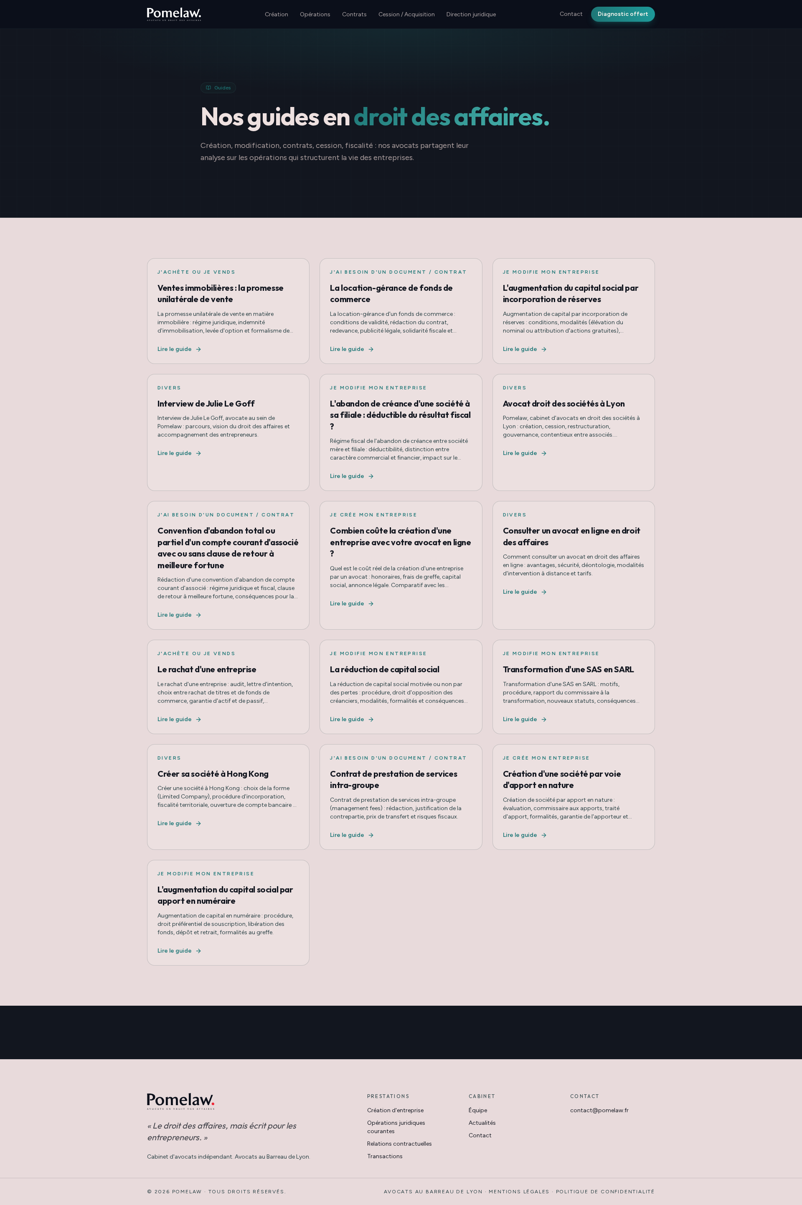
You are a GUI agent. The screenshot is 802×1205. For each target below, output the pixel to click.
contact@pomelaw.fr (599, 1110)
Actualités (482, 1122)
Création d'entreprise (395, 1110)
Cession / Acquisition (406, 14)
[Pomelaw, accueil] (174, 14)
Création (276, 14)
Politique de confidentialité (605, 1192)
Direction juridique (471, 14)
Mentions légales (519, 1192)
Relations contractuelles (399, 1143)
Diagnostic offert (623, 14)
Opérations (315, 14)
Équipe (478, 1110)
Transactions (385, 1156)
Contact (571, 14)
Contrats (354, 14)
